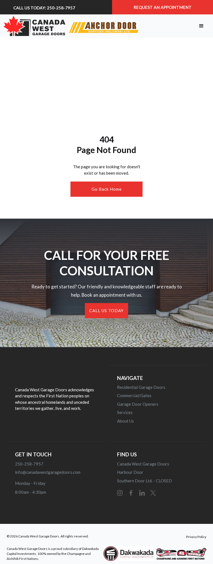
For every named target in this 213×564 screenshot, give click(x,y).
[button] (201, 26)
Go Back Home (107, 189)
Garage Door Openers (137, 404)
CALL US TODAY (106, 310)
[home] (70, 26)
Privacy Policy (196, 537)
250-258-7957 (29, 463)
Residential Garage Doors (141, 387)
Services (125, 412)
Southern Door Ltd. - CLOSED (144, 480)
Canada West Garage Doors (143, 463)
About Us (125, 420)
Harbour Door (130, 472)
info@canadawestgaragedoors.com (47, 472)
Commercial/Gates (134, 395)
